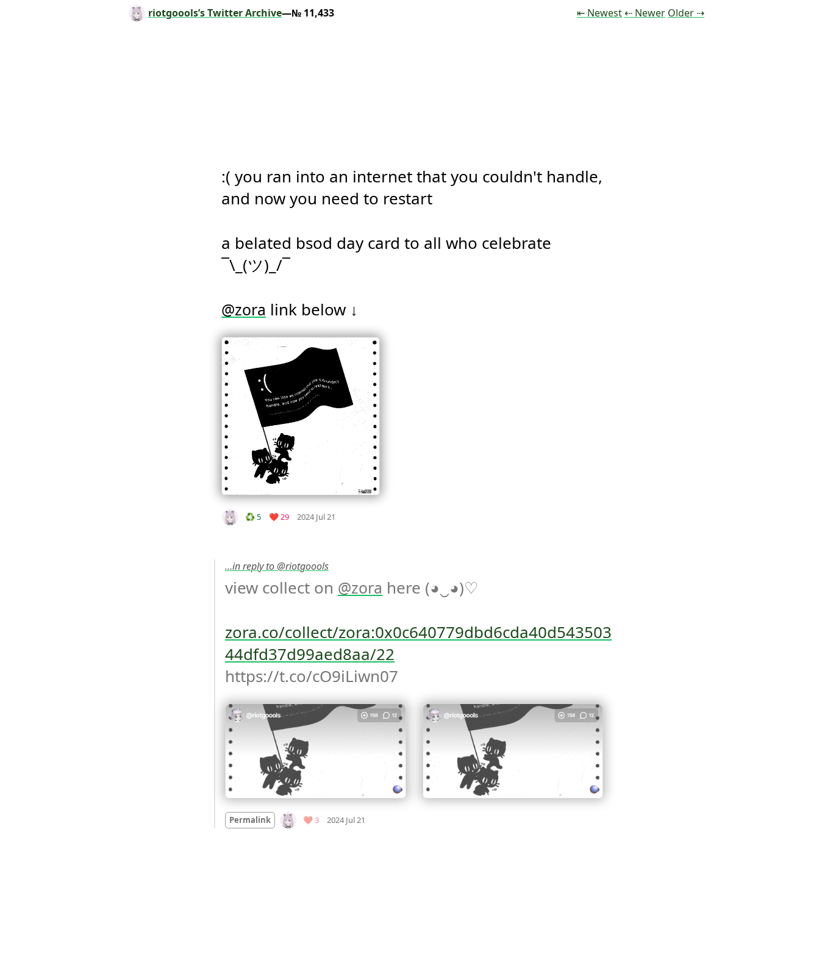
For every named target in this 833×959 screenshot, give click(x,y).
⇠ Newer (644, 13)
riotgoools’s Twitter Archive (215, 13)
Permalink (250, 819)
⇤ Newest (599, 13)
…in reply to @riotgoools (277, 566)
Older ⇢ (686, 13)
